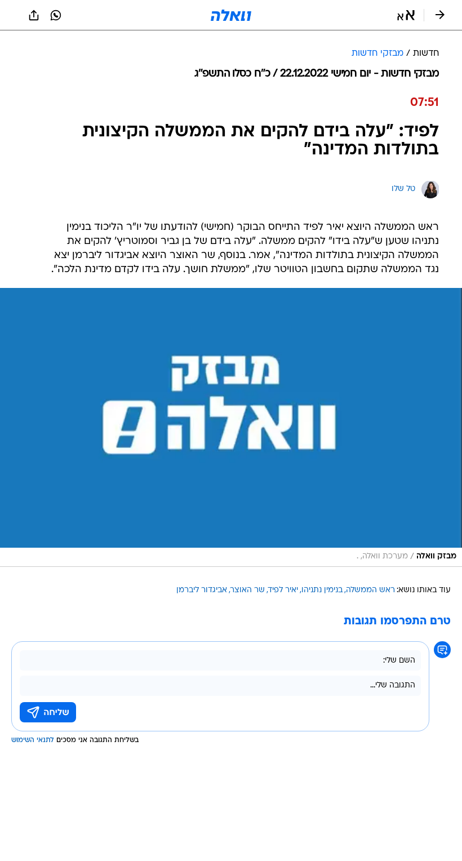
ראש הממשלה (370, 590)
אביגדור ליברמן (201, 590)
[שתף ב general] (34, 15)
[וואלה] (231, 15)
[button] (406, 15)
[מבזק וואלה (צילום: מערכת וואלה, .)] (231, 427)
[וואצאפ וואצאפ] (55, 15)
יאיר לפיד (283, 590)
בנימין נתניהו (322, 590)
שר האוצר (247, 590)
